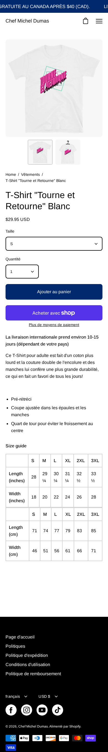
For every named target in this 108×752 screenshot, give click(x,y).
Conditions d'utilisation (28, 664)
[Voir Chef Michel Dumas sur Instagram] (26, 710)
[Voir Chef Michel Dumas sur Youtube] (42, 710)
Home (11, 174)
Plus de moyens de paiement (54, 325)
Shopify (74, 726)
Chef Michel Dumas (27, 21)
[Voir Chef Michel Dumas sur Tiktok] (57, 710)
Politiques (15, 646)
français (13, 696)
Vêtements (30, 174)
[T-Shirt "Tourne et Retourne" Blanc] (40, 152)
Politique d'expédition (27, 655)
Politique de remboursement (33, 673)
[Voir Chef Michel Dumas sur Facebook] (11, 710)
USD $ (44, 696)
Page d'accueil (20, 637)
